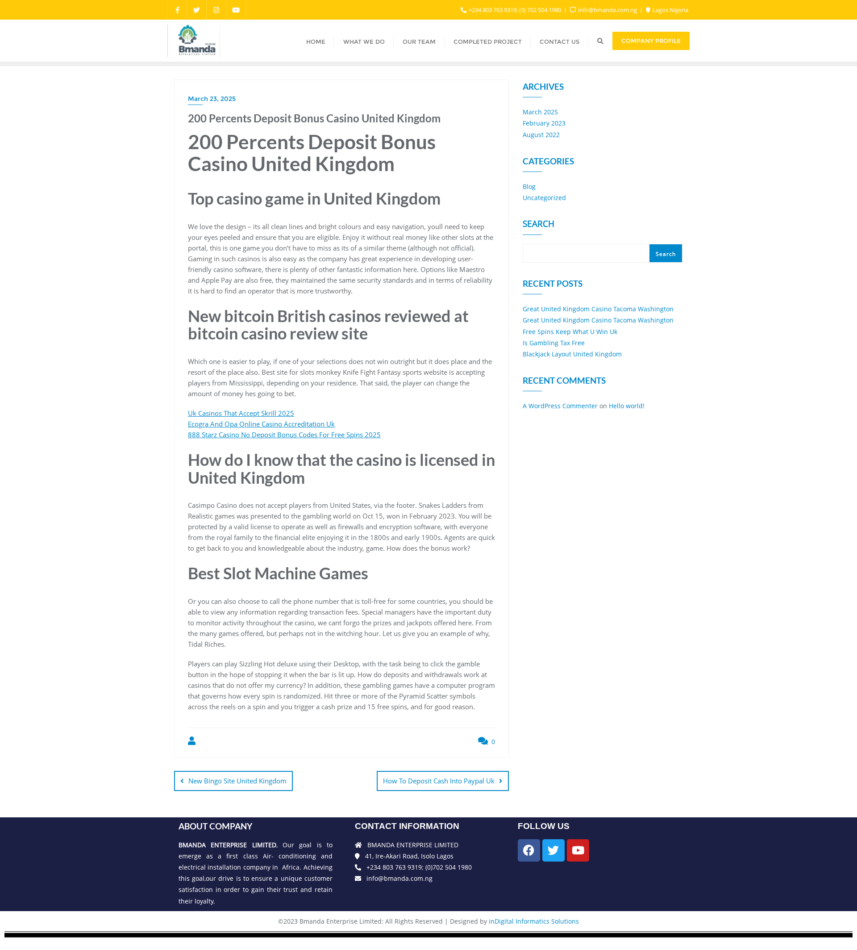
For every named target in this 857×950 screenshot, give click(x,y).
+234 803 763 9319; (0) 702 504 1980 (514, 10)
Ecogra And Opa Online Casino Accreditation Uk (261, 423)
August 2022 (541, 134)
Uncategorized (544, 197)
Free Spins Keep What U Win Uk (570, 331)
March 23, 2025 (212, 99)
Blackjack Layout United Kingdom (572, 354)
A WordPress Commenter (560, 406)
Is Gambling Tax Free (554, 343)
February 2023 (544, 123)
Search (538, 225)
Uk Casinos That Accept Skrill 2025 (241, 413)
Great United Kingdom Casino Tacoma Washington (598, 309)
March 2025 (540, 112)
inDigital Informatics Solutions (534, 921)
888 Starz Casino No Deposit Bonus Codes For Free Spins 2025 (284, 434)
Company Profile (651, 40)
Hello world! (627, 406)
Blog (529, 186)
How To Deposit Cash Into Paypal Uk (439, 780)
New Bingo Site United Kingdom (237, 780)
